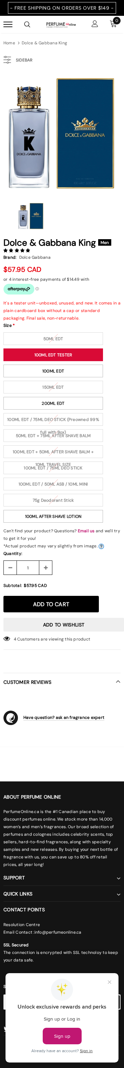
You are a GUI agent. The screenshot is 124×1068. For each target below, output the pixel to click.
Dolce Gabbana (35, 257)
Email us (86, 531)
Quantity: (12, 553)
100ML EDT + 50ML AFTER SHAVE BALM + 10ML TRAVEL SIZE (53, 453)
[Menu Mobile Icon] (7, 24)
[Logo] (61, 24)
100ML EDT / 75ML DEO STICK (53, 468)
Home (9, 43)
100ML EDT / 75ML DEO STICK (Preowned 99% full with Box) (53, 421)
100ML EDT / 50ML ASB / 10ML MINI (53, 484)
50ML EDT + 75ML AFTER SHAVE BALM (53, 435)
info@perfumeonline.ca (58, 932)
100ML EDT (53, 371)
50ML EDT (53, 339)
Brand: (9, 257)
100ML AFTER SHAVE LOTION (53, 516)
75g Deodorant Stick (53, 500)
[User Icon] (95, 25)
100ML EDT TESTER (53, 355)
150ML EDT (53, 387)
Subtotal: (12, 585)
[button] (17, 250)
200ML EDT (53, 403)
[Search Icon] (27, 24)
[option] (62, 133)
